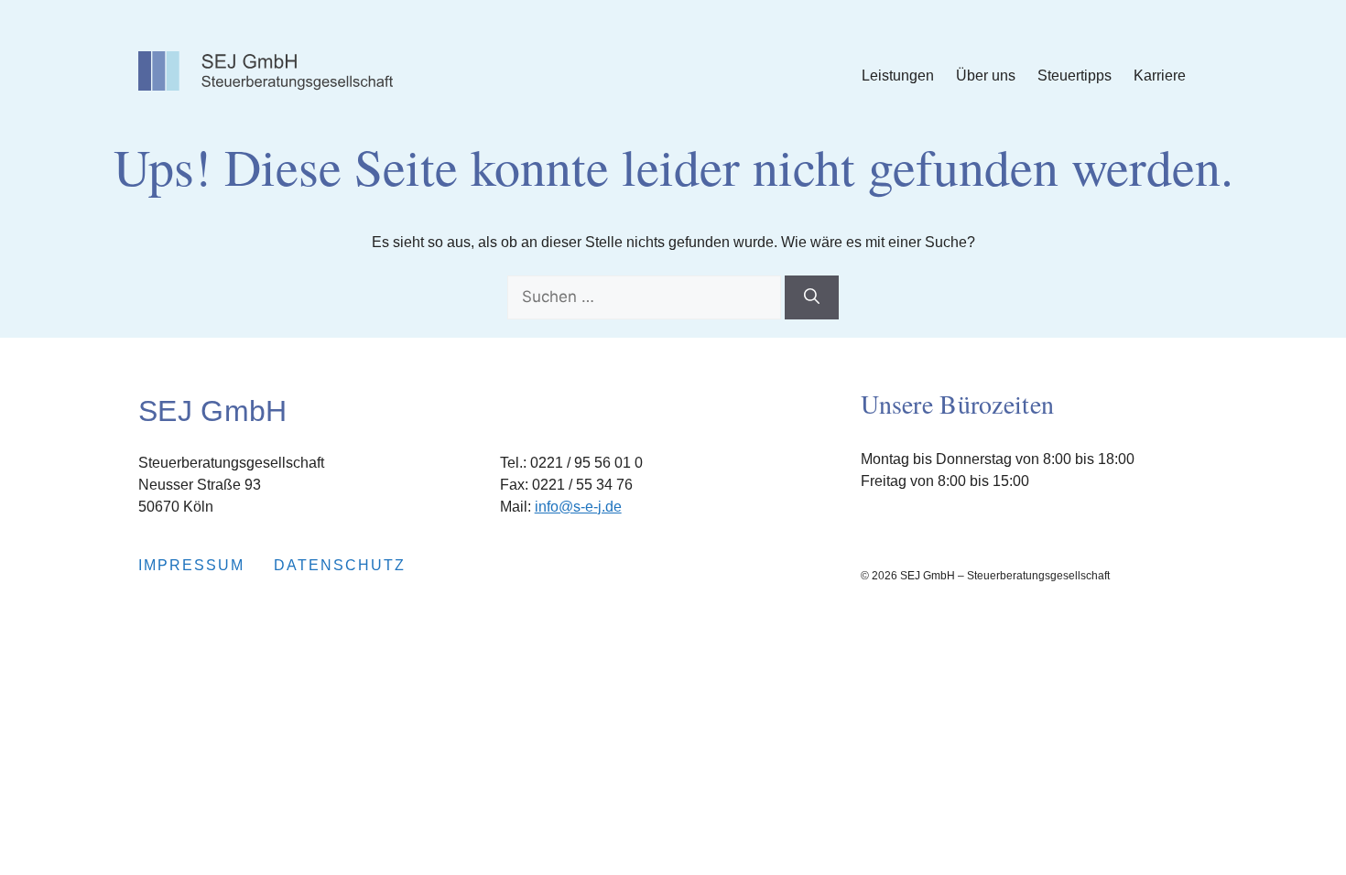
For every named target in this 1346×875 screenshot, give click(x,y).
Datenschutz (340, 565)
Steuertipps (1074, 75)
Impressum (191, 565)
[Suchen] (812, 297)
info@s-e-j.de (578, 506)
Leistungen (898, 75)
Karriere (1160, 75)
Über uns (985, 75)
